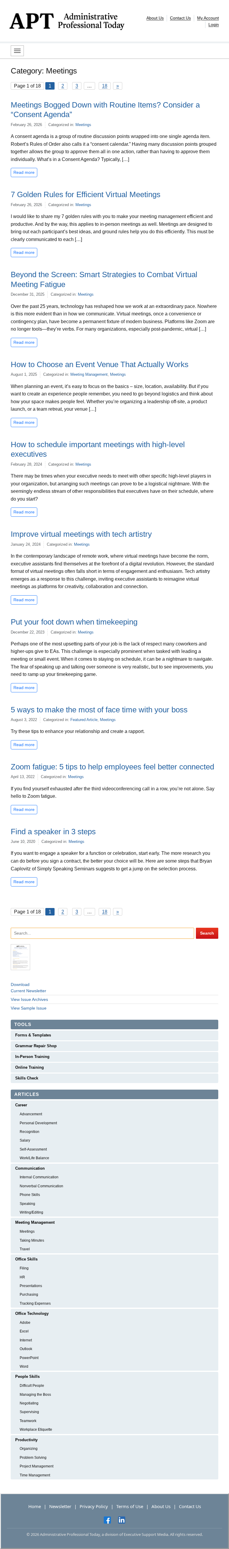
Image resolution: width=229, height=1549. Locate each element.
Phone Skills (30, 1195)
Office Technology (32, 1313)
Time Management (35, 1475)
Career (21, 1105)
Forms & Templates (33, 1035)
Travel (25, 1249)
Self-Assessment (33, 1149)
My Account (208, 18)
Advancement (31, 1114)
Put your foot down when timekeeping (74, 621)
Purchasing (29, 1294)
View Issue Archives (29, 999)
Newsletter (60, 1506)
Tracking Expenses (35, 1303)
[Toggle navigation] (17, 50)
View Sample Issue (29, 1008)
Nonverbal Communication (41, 1186)
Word (24, 1366)
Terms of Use (129, 1506)
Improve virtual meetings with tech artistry (81, 534)
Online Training (29, 1067)
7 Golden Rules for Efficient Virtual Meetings (85, 194)
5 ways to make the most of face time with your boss (99, 709)
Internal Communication (39, 1177)
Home (34, 1506)
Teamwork (28, 1421)
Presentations (31, 1286)
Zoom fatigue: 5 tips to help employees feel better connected (112, 766)
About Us (155, 18)
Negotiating (29, 1403)
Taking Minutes (32, 1240)
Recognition (29, 1132)
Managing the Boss (35, 1394)
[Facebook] (107, 1520)
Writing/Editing (31, 1212)
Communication (30, 1168)
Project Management (36, 1466)
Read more (24, 172)
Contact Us (180, 18)
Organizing (29, 1449)
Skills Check (26, 1078)
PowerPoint (29, 1358)
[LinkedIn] (121, 1520)
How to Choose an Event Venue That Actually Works (99, 364)
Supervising (29, 1412)
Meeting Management (89, 374)
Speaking (27, 1204)
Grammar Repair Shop (36, 1046)
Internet (26, 1340)
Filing (24, 1268)
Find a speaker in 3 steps (53, 831)
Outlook (26, 1349)
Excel (24, 1331)
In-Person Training (32, 1056)
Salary (25, 1140)
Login (213, 24)
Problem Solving (33, 1458)
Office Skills (26, 1259)
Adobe (25, 1323)
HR (22, 1277)
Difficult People (32, 1386)
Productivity (26, 1440)
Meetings (83, 124)
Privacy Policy (94, 1506)
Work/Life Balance (34, 1158)
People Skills (27, 1376)
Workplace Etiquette (36, 1429)
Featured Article (84, 719)
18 (104, 85)
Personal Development (38, 1123)
